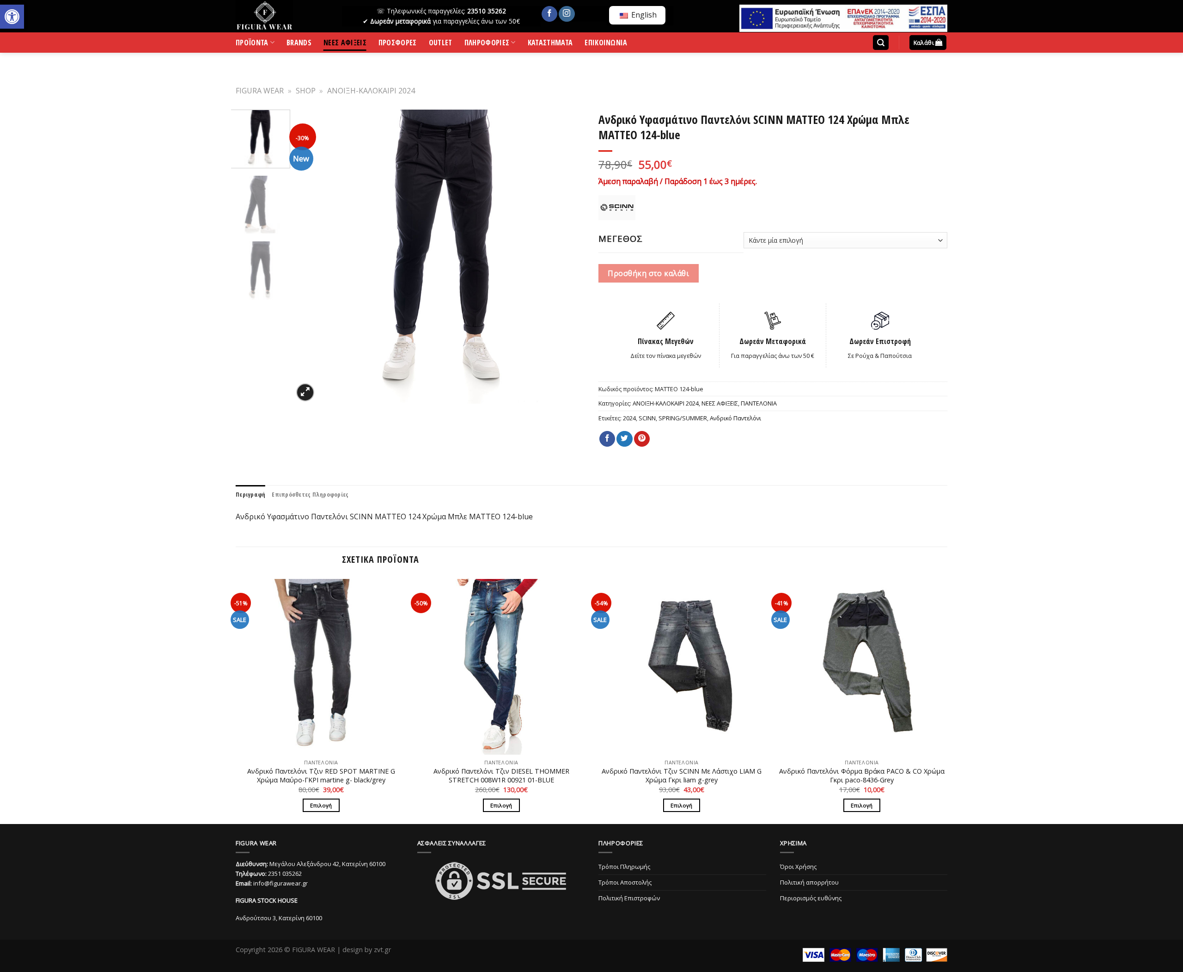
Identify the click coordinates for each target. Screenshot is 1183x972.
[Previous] (310, 256)
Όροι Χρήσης (798, 866)
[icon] (549, 14)
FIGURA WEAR (260, 91)
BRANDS (299, 44)
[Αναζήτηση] (881, 42)
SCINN (647, 418)
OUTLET (440, 44)
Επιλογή (321, 805)
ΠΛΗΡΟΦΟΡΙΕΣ (487, 44)
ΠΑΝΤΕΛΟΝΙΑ (759, 403)
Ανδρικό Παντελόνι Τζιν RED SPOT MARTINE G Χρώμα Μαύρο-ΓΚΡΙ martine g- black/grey (321, 775)
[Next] (569, 256)
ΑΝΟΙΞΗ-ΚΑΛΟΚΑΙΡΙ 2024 (371, 91)
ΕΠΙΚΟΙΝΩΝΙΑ (606, 44)
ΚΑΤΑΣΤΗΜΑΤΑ (550, 44)
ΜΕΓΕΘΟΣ (620, 238)
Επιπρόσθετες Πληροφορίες (310, 494)
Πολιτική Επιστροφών (629, 898)
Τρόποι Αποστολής (625, 882)
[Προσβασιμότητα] (12, 17)
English (643, 15)
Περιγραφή (250, 494)
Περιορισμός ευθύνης (811, 898)
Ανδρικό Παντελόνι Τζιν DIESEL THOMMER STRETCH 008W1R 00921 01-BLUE (501, 775)
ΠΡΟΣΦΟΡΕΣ (397, 44)
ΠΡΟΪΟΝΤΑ (252, 44)
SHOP (306, 91)
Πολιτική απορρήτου (809, 882)
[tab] (250, 494)
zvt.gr (382, 949)
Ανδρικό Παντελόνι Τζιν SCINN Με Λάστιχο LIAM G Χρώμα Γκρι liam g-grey (682, 775)
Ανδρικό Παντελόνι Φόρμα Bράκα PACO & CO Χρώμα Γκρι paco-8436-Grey (862, 775)
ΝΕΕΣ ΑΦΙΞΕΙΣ (344, 44)
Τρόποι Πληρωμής (624, 866)
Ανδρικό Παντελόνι (735, 418)
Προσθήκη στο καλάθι (648, 273)
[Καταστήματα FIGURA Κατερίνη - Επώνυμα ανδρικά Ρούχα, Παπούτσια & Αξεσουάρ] (282, 16)
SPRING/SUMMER (683, 418)
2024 (629, 418)
